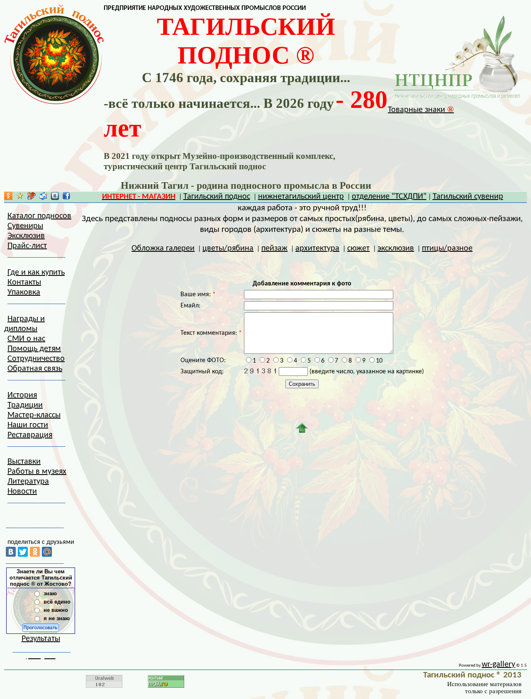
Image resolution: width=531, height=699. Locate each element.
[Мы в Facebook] (66, 198)
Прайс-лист (27, 246)
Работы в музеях (36, 472)
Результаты (41, 639)
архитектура (317, 248)
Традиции (25, 405)
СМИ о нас (26, 339)
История (22, 395)
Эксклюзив (26, 236)
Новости (22, 491)
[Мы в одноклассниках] (8, 198)
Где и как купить (36, 272)
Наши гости (27, 425)
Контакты (24, 282)
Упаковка (23, 292)
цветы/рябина (227, 248)
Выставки (24, 462)
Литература (28, 481)
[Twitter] (23, 552)
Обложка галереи (163, 248)
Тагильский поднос (216, 196)
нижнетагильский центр (301, 196)
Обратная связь (34, 369)
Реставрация (29, 435)
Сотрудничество (36, 359)
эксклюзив (396, 248)
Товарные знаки (421, 110)
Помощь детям (34, 349)
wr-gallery (498, 664)
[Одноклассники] (35, 552)
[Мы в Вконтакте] (55, 198)
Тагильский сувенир (468, 196)
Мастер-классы (34, 415)
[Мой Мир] (47, 552)
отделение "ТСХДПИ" (389, 196)
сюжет (358, 248)
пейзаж (274, 248)
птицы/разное (447, 248)
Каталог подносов (39, 216)
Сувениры (25, 226)
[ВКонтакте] (11, 552)
